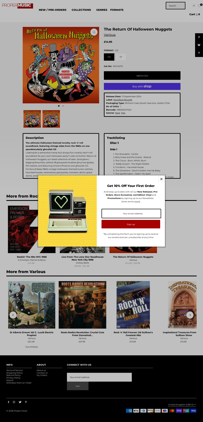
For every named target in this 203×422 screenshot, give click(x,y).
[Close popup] (161, 179)
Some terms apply (130, 201)
